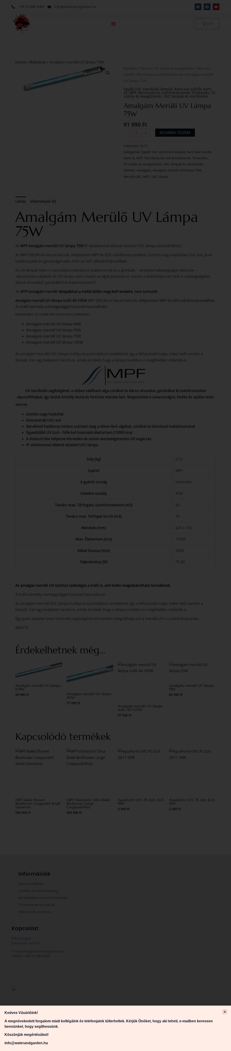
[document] (115, 525)
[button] (224, 1011)
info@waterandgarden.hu (26, 1043)
